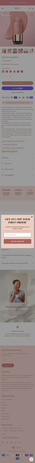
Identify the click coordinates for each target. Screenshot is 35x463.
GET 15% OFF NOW (17, 241)
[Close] (32, 217)
